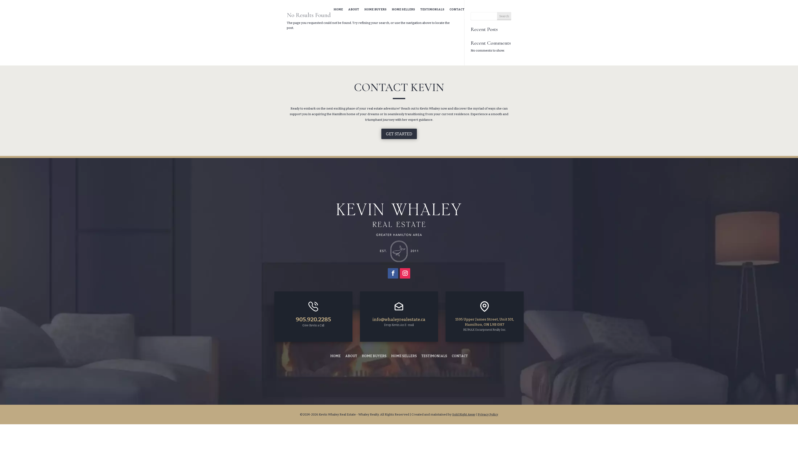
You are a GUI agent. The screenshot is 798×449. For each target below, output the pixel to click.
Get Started (399, 133)
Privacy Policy (488, 414)
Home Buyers (375, 9)
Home (338, 9)
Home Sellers (403, 9)
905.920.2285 (313, 319)
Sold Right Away (463, 414)
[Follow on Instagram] (405, 273)
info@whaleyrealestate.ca (398, 319)
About (353, 9)
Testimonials (432, 9)
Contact (456, 9)
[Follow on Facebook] (393, 273)
